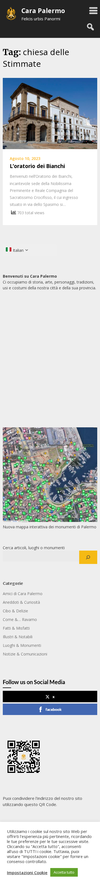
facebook (54, 709)
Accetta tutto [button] (64, 872)
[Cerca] (88, 557)
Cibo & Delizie (15, 610)
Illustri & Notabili (17, 636)
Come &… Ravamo (20, 619)
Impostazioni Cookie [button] (27, 872)
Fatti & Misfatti (16, 628)
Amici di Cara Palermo (22, 593)
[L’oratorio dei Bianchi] (50, 113)
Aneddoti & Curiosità (21, 602)
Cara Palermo (43, 10)
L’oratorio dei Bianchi (37, 166)
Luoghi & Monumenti (22, 645)
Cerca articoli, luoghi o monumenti (34, 547)
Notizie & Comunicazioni (25, 654)
